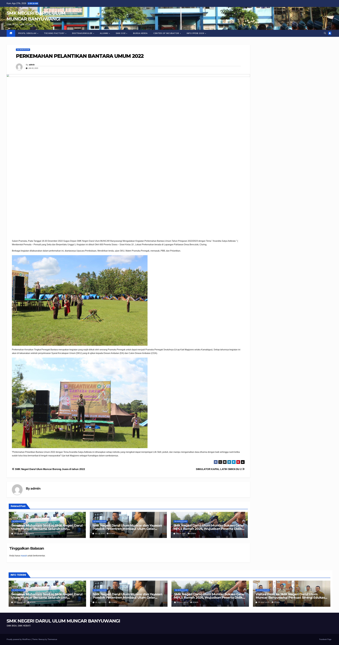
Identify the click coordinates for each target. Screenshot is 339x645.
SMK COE (121, 33)
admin (32, 64)
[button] (325, 33)
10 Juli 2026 (264, 602)
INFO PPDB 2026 (196, 33)
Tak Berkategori (23, 49)
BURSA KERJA (140, 33)
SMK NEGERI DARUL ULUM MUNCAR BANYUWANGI (63, 621)
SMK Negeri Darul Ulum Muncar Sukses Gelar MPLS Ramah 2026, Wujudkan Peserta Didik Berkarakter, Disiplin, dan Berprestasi (208, 528)
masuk (24, 556)
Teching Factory (54, 33)
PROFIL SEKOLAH (27, 33)
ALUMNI (104, 33)
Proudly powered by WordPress (19, 639)
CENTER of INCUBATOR (166, 33)
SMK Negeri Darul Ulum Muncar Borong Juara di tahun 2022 (49, 469)
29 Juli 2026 (20, 602)
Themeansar (52, 639)
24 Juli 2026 (182, 602)
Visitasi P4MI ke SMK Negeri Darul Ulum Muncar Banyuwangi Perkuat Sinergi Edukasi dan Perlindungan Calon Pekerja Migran (291, 597)
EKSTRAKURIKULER (82, 33)
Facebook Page (325, 639)
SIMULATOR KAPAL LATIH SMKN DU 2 (219, 469)
